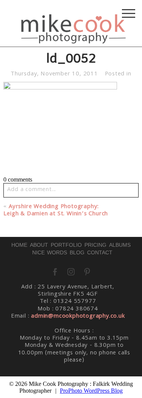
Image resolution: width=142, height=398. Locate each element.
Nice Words (49, 252)
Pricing (95, 245)
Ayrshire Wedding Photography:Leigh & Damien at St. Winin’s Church (55, 210)
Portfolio (66, 245)
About (39, 245)
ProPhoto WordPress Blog (91, 390)
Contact (99, 252)
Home (19, 245)
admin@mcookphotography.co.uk (78, 316)
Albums (120, 245)
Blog (77, 252)
